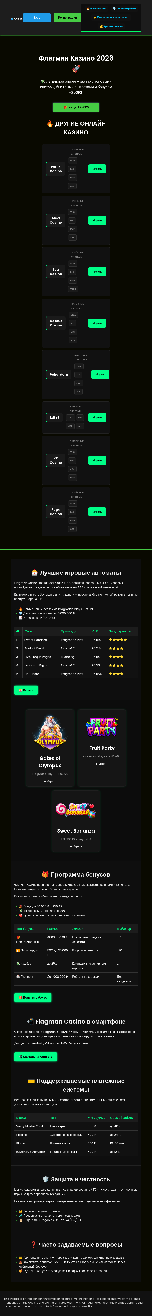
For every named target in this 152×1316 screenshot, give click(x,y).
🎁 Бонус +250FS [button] (76, 107)
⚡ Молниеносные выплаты (111, 17)
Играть (97, 169)
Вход (36, 18)
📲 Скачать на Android (36, 1057)
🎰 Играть (26, 690)
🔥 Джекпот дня (96, 8)
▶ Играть (50, 781)
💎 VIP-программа (124, 8)
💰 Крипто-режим (111, 26)
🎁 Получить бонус (33, 997)
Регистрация (67, 18)
